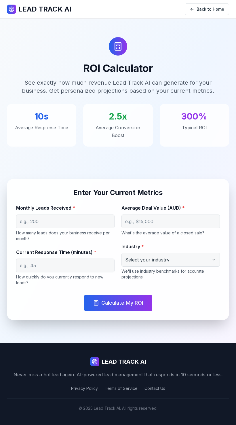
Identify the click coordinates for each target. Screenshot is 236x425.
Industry (132, 246)
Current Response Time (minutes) (56, 252)
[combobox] (170, 260)
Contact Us (154, 388)
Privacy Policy (84, 388)
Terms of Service (121, 388)
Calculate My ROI (122, 303)
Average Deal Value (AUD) (153, 208)
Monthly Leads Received (45, 208)
